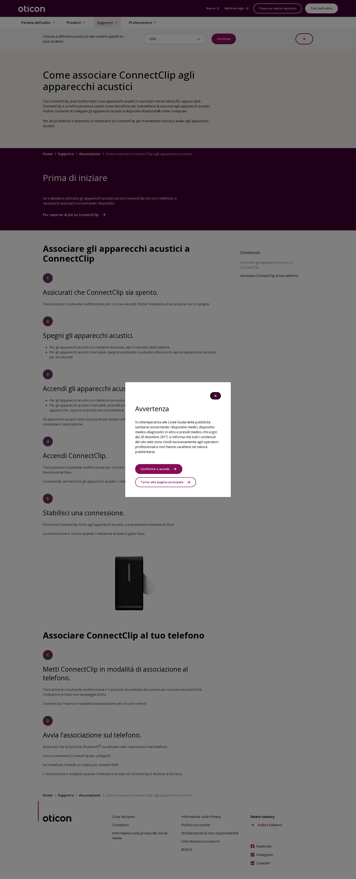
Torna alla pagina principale (162, 482)
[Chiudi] (215, 395)
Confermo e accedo (155, 469)
